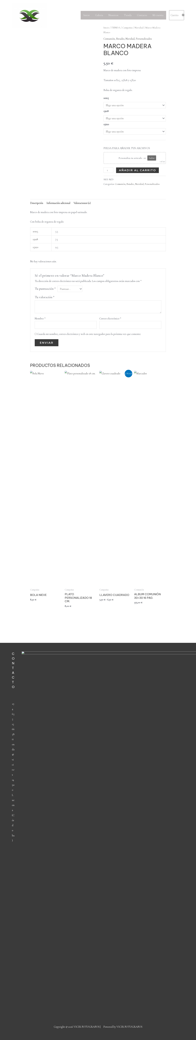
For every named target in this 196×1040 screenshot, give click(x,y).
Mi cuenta (158, 15)
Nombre (40, 318)
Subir (152, 158)
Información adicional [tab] (58, 203)
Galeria (99, 15)
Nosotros (113, 15)
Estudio (120, 38)
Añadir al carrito (137, 170)
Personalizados (144, 38)
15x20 (106, 124)
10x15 (106, 98)
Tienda (128, 15)
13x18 (106, 111)
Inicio (86, 15)
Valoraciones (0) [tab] (82, 203)
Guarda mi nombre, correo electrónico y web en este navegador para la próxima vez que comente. (89, 334)
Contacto (142, 15)
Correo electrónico (110, 318)
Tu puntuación (45, 289)
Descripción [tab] (36, 203)
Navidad (130, 38)
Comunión (109, 38)
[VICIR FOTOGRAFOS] (29, 15)
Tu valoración (45, 297)
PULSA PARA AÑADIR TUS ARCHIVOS (126, 148)
